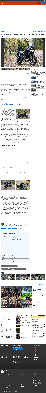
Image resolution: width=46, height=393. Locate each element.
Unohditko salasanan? (16, 357)
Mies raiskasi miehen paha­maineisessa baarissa (23, 317)
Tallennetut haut (4, 356)
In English (44, 0)
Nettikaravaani (17, 0)
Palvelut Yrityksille (27, 358)
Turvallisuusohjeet (16, 360)
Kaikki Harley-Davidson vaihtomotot (20, 268)
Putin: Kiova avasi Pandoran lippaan (23, 326)
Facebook (37, 347)
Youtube (37, 349)
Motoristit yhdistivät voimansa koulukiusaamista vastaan (11, 297)
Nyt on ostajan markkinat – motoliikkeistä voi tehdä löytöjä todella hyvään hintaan (33, 289)
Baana (22, 0)
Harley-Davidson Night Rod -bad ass (38, 94)
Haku (10, 3)
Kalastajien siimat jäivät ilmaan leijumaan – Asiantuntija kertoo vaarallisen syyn (23, 329)
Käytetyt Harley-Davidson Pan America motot (9, 266)
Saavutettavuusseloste (16, 362)
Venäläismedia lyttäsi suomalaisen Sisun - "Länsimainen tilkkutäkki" (37, 319)
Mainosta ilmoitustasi (5, 360)
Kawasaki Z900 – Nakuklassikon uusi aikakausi (33, 304)
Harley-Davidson (12, 7)
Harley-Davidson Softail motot (7, 268)
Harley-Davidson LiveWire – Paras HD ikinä (38, 81)
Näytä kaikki (28, 69)
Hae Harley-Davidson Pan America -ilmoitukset (9, 228)
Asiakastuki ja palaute (16, 356)
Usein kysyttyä (15, 358)
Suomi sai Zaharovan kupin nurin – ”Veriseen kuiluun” (23, 320)
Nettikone (10, 0)
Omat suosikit (3, 358)
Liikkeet (17, 3)
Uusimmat (13, 3)
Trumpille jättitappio (23, 331)
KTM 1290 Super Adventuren (25, 103)
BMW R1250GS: (16, 103)
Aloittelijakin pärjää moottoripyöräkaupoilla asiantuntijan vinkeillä (38, 86)
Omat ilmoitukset (4, 357)
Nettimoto (4, 3)
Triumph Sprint (8, 322)
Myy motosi (43, 3)
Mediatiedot (26, 357)
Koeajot (8, 7)
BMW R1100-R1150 (8, 329)
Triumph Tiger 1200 (11, 104)
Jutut (37, 84)
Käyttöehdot (15, 361)
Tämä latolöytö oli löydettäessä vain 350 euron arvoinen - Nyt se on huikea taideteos (38, 330)
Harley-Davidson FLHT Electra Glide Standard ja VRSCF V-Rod (38, 90)
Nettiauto (2, 0)
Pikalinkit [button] (21, 3)
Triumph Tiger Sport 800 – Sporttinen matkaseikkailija (33, 297)
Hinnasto (25, 356)
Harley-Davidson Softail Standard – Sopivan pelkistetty (38, 77)
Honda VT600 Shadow (8, 336)
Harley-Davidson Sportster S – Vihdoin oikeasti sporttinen (38, 73)
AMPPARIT (38, 315)
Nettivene (7, 0)
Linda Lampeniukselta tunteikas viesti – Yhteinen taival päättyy (23, 323)
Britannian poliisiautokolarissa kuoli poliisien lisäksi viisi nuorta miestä (37, 332)
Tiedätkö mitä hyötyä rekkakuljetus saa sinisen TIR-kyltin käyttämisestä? (38, 321)
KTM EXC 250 (8, 332)
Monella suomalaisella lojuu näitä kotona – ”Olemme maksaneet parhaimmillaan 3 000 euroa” (23, 337)
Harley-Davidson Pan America (4, 277)
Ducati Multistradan (4, 104)
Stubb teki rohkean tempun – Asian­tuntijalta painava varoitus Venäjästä (23, 334)
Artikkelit (25, 3)
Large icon (43, 39)
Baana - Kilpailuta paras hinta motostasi (40, 357)
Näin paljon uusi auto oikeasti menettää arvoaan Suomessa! (38, 334)
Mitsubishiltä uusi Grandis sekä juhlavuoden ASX (38, 336)
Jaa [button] (27, 73)
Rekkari (20, 0)
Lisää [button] (28, 3)
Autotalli (4, 0)
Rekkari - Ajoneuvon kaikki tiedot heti (39, 359)
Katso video (36, 81)
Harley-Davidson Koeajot (38, 31)
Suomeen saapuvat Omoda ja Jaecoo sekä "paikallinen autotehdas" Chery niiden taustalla (38, 325)
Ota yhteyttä (26, 360)
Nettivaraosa (13, 0)
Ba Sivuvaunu (8, 319)
